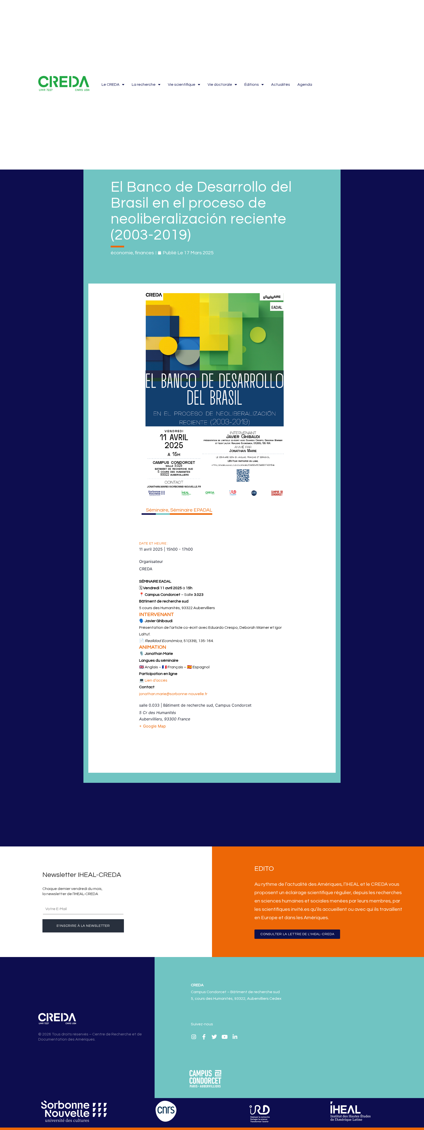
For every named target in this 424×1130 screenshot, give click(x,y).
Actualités (280, 84)
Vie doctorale (220, 84)
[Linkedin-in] (235, 1037)
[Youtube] (224, 1037)
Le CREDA (110, 84)
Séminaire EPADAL (191, 510)
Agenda (304, 84)
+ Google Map (152, 726)
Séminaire (157, 510)
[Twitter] (214, 1037)
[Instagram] (193, 1037)
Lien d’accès (156, 680)
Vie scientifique (181, 84)
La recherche (144, 84)
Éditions (251, 84)
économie (122, 252)
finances (144, 252)
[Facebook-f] (204, 1037)
